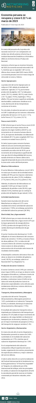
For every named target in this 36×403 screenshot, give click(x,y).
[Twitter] (7, 398)
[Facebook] (3, 398)
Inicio (10, 398)
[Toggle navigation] (33, 9)
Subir (18, 394)
